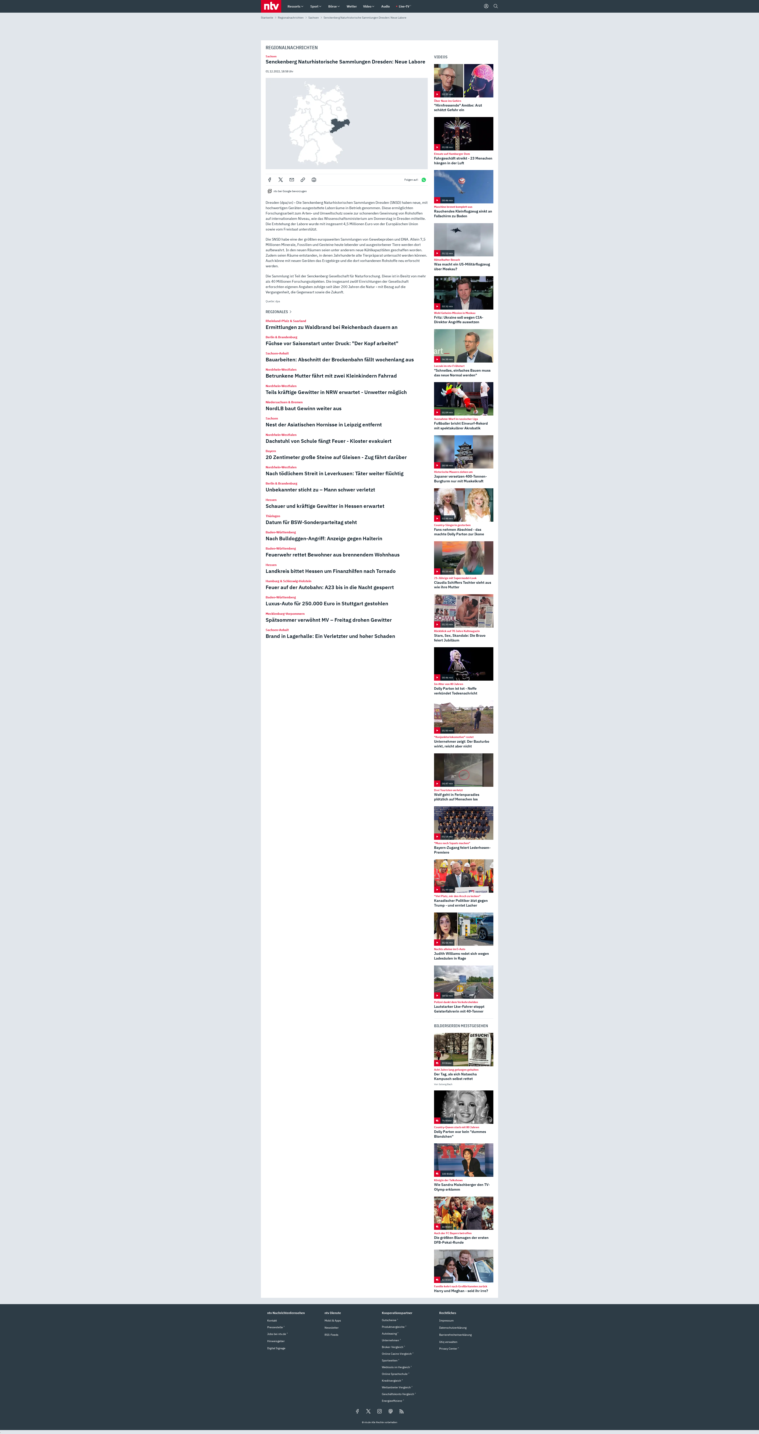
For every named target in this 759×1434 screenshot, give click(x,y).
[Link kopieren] (303, 180)
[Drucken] (314, 180)
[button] (347, 123)
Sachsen (313, 17)
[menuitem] (302, 6)
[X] (281, 180)
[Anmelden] (486, 6)
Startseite (267, 17)
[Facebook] (270, 180)
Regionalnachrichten (291, 17)
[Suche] (495, 6)
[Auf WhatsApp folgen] (424, 180)
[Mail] (292, 180)
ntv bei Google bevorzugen (290, 191)
